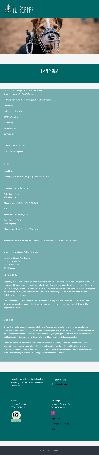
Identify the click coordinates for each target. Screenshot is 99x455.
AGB (53, 429)
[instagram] (53, 413)
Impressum (55, 418)
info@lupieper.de (61, 384)
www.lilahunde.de (55, 241)
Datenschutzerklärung (60, 424)
